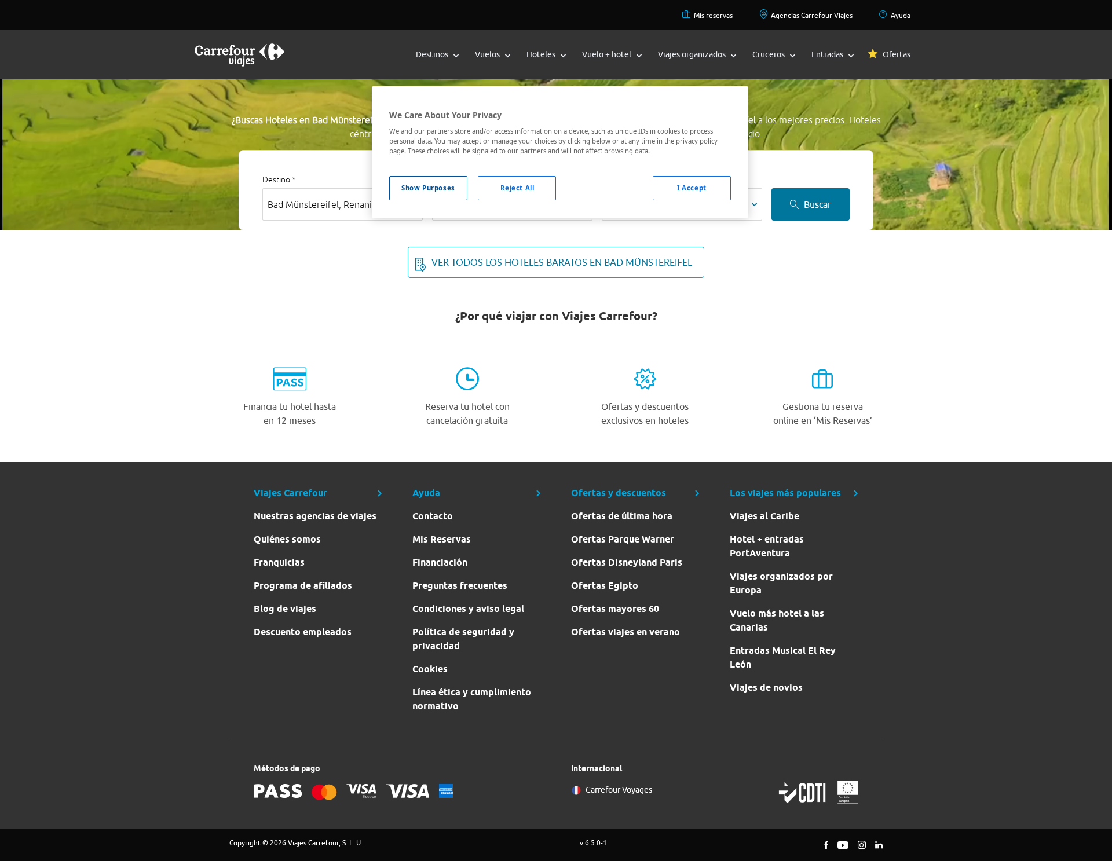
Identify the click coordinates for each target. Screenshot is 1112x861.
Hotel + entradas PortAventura (767, 546)
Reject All (517, 188)
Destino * (279, 179)
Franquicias (279, 562)
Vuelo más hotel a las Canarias (777, 620)
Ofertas (896, 54)
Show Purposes (428, 188)
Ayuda (900, 15)
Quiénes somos (287, 539)
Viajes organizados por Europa (781, 583)
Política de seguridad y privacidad (463, 638)
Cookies (430, 669)
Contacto (432, 516)
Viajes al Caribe (764, 516)
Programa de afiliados (303, 585)
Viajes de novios (766, 687)
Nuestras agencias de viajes (315, 516)
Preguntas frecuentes (459, 585)
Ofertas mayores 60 (615, 608)
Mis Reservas (441, 539)
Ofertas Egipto (604, 585)
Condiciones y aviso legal (468, 608)
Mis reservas (713, 15)
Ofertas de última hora (621, 516)
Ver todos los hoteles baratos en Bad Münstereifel (561, 262)
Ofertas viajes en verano (625, 631)
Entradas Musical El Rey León (783, 657)
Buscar (817, 204)
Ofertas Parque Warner (622, 539)
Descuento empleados (303, 631)
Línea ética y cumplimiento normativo (471, 699)
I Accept (692, 188)
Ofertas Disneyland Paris (626, 562)
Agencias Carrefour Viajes (812, 15)
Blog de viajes (285, 608)
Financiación (439, 562)
